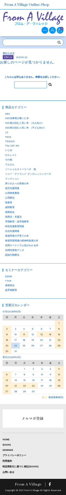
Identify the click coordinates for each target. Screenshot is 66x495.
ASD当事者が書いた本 (17, 118)
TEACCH (10, 141)
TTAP (8, 280)
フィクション (12, 178)
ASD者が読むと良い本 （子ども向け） (25, 127)
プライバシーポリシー (14, 455)
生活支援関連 (12, 231)
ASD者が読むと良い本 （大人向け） (24, 123)
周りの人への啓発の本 (17, 183)
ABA (7, 113)
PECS (8, 136)
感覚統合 (10, 212)
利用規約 (7, 460)
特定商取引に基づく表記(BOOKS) (21, 466)
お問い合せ (8, 472)
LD (6, 132)
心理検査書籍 (12, 193)
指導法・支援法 (13, 216)
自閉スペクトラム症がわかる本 (21, 245)
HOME (6, 439)
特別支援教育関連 (14, 226)
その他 (8, 159)
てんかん (10, 164)
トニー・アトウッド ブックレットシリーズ (28, 174)
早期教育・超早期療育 (17, 221)
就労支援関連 (12, 188)
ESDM (8, 276)
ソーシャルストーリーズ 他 (20, 169)
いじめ (8, 150)
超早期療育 (11, 290)
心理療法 (10, 197)
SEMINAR (8, 450)
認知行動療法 (12, 254)
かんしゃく (11, 154)
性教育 (8, 202)
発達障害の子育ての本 (17, 235)
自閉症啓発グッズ (14, 250)
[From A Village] (33, 19)
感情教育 (10, 207)
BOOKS (7, 444)
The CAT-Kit (12, 145)
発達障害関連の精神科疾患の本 (21, 240)
